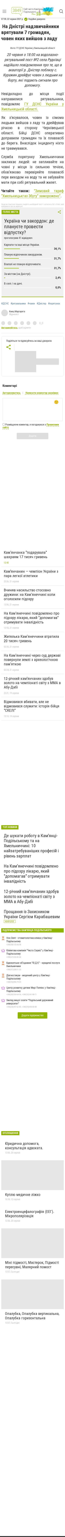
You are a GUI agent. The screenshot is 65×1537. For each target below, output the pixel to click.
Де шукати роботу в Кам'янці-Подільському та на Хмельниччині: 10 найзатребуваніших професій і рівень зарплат (31, 846)
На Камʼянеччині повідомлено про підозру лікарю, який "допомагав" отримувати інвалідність (31, 617)
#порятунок (54, 303)
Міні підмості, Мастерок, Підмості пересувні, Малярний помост (32, 1264)
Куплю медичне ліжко (22, 1194)
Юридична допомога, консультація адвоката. (24, 1145)
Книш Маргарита (17, 311)
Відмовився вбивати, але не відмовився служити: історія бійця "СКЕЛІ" (31, 706)
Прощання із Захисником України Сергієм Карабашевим (32, 914)
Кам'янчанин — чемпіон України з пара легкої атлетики (31, 573)
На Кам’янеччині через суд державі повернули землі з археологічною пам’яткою (32, 659)
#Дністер (41, 303)
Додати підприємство (32, 1015)
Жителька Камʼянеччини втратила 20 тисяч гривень (31, 638)
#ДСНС (5, 303)
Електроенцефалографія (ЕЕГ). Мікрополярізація (29, 1213)
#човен (31, 303)
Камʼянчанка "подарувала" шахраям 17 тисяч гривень (25, 554)
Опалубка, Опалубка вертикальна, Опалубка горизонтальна (32, 1315)
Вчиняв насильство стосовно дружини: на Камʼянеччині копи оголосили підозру (29, 594)
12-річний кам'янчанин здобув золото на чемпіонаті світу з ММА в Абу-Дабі (32, 682)
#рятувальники (18, 303)
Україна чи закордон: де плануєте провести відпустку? (29, 226)
